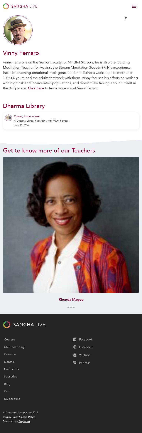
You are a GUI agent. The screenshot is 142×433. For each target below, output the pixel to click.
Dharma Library (14, 347)
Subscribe (10, 377)
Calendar (10, 354)
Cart (7, 391)
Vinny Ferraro (61, 120)
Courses (9, 340)
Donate (9, 362)
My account (12, 399)
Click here (36, 88)
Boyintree (24, 421)
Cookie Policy (27, 417)
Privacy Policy (10, 417)
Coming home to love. (27, 116)
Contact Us (11, 369)
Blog (7, 384)
